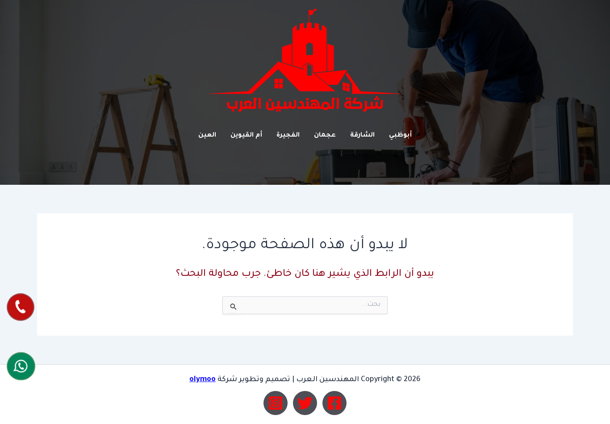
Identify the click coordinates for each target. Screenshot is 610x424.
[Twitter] (305, 403)
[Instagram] (275, 403)
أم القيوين (246, 135)
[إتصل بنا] (20, 307)
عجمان (325, 135)
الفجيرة (288, 135)
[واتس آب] (20, 366)
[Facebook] (334, 403)
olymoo (202, 380)
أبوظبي (400, 135)
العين (207, 135)
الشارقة (362, 135)
